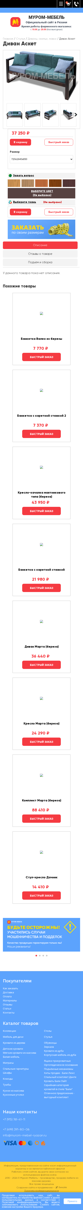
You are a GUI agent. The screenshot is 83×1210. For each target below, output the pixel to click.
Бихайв (63, 1187)
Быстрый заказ (58, 142)
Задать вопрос (23, 175)
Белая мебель (11, 1056)
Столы (48, 1031)
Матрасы (8, 1062)
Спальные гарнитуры (16, 1068)
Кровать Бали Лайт (55, 1081)
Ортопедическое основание (61, 1065)
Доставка (8, 992)
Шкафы (7, 1072)
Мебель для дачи (13, 1036)
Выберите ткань (24, 202)
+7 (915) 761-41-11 (14, 1119)
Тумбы (7, 1084)
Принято (72, 1201)
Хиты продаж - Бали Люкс (59, 1073)
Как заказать (10, 988)
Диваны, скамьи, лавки (42, 38)
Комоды (8, 1078)
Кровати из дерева (14, 1042)
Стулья (20, 38)
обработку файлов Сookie (35, 1197)
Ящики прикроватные (57, 1061)
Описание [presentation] (40, 245)
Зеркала (49, 1046)
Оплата (7, 996)
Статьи (7, 1008)
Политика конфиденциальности (41, 1190)
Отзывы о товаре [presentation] (40, 254)
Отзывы (7, 1004)
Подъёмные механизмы (58, 1069)
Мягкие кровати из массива (19, 1052)
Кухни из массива (13, 1090)
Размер (15, 151)
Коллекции (9, 1031)
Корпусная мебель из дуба (60, 1055)
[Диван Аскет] (41, 75)
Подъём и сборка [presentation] (40, 262)
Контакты (8, 1012)
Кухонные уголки (13, 1094)
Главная (8, 38)
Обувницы (50, 1042)
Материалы (10, 1000)
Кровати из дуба (54, 1051)
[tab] (40, 245)
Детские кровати (13, 1048)
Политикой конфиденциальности (21, 1202)
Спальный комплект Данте (60, 1077)
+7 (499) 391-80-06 (16, 1129)
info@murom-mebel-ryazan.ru (25, 1135)
